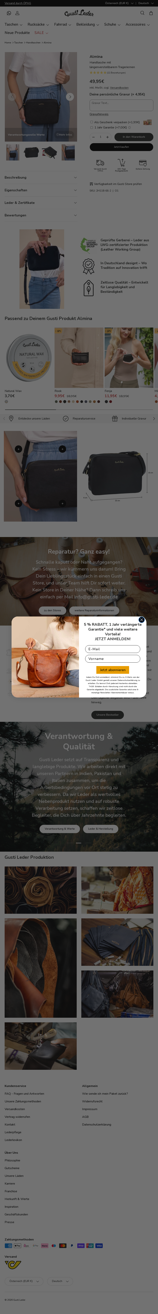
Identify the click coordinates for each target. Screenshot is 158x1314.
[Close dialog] (142, 620)
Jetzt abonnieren (113, 670)
